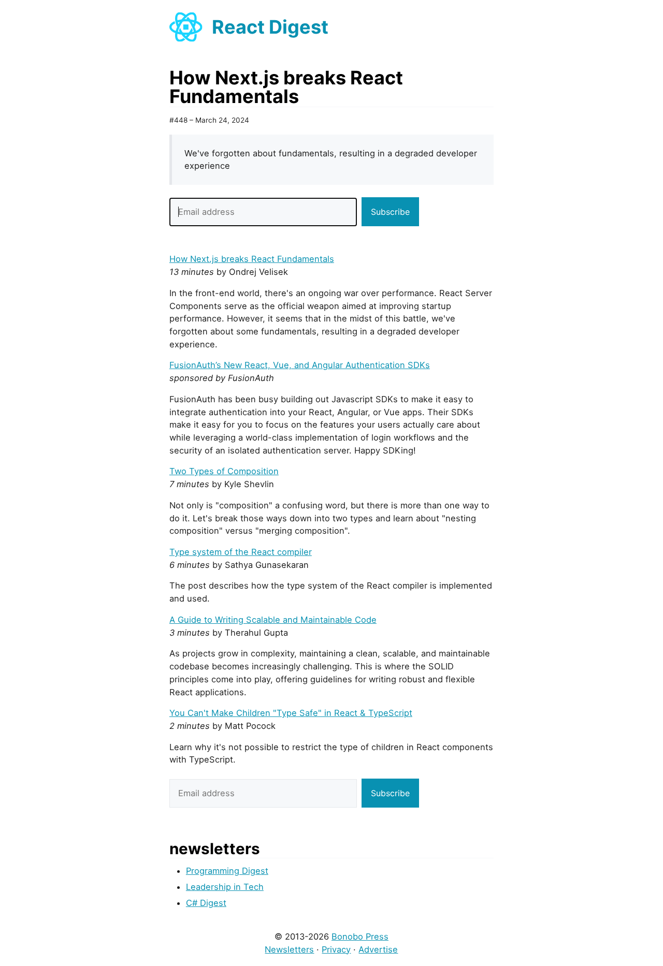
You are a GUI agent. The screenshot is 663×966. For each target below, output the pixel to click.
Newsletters (289, 949)
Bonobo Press (360, 936)
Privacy (336, 949)
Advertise (378, 949)
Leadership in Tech (225, 887)
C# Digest (206, 903)
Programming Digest (227, 871)
